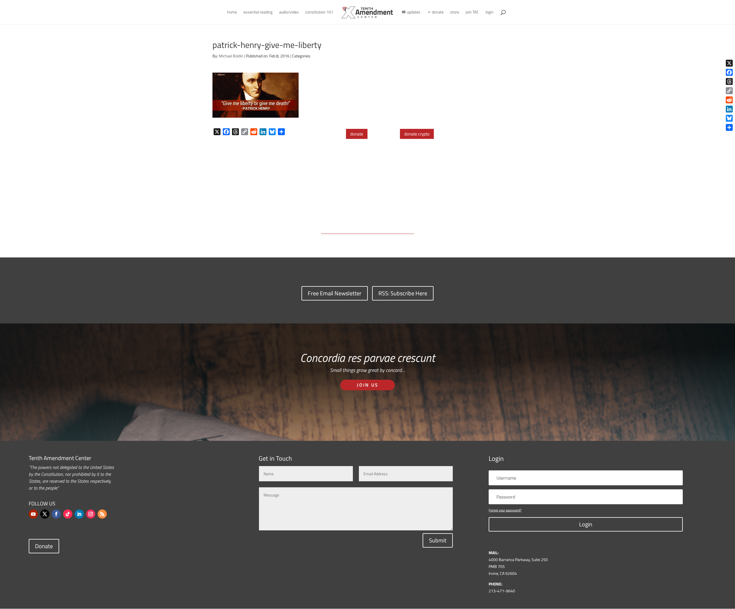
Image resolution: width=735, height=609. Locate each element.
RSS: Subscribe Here (402, 293)
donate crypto (417, 134)
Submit (437, 540)
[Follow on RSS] (102, 514)
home (232, 12)
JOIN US (367, 384)
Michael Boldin (231, 56)
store (454, 12)
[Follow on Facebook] (56, 514)
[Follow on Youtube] (33, 514)
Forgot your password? (505, 510)
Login (585, 524)
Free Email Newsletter (334, 293)
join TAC (472, 12)
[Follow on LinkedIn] (79, 514)
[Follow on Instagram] (90, 514)
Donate (44, 546)
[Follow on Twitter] (44, 514)
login (490, 12)
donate (356, 134)
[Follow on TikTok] (67, 514)
